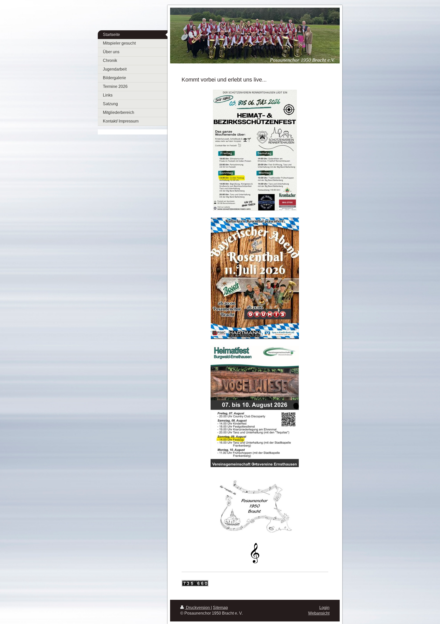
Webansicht (318, 613)
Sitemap (220, 607)
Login (324, 607)
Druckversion (198, 607)
